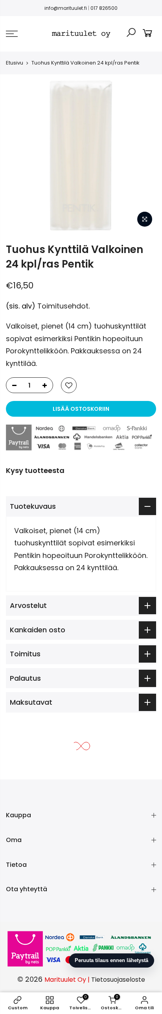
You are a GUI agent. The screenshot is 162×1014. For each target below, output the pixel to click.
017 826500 (104, 8)
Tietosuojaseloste (118, 979)
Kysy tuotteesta (35, 470)
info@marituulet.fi (65, 8)
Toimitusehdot (62, 306)
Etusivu (14, 62)
